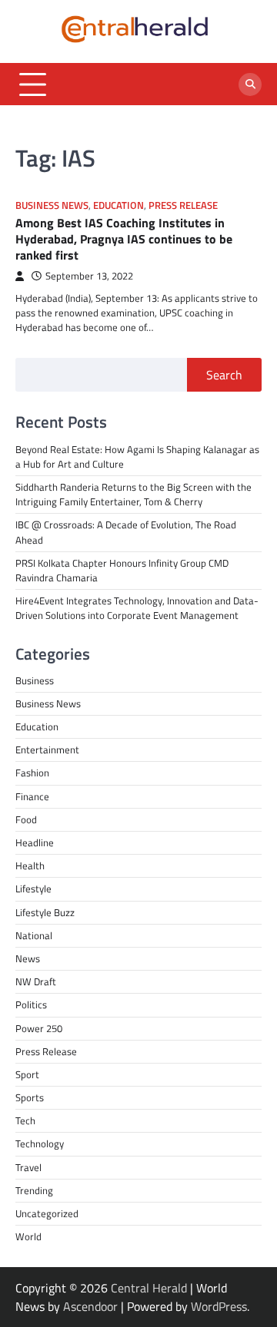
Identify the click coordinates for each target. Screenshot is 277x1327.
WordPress (219, 1306)
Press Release (183, 205)
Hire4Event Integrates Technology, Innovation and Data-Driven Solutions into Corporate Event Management (137, 608)
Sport (27, 1074)
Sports (29, 1097)
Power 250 (38, 1028)
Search (224, 375)
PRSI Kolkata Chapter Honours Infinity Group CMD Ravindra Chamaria (122, 570)
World (28, 1236)
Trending (34, 1190)
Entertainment (47, 749)
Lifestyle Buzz (45, 912)
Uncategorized (46, 1213)
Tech (25, 1120)
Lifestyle (33, 888)
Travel (28, 1167)
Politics (31, 1004)
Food (26, 819)
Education (118, 205)
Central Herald (149, 1288)
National (33, 935)
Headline (34, 842)
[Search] (250, 84)
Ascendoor (90, 1306)
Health (30, 865)
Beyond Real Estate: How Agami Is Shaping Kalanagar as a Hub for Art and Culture (137, 457)
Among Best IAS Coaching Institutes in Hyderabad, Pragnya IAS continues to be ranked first (123, 238)
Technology (39, 1143)
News (27, 958)
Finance (32, 796)
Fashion (32, 772)
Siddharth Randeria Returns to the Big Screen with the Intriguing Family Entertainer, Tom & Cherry (133, 494)
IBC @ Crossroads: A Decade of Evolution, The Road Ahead (125, 532)
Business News (51, 205)
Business (34, 680)
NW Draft (35, 981)
